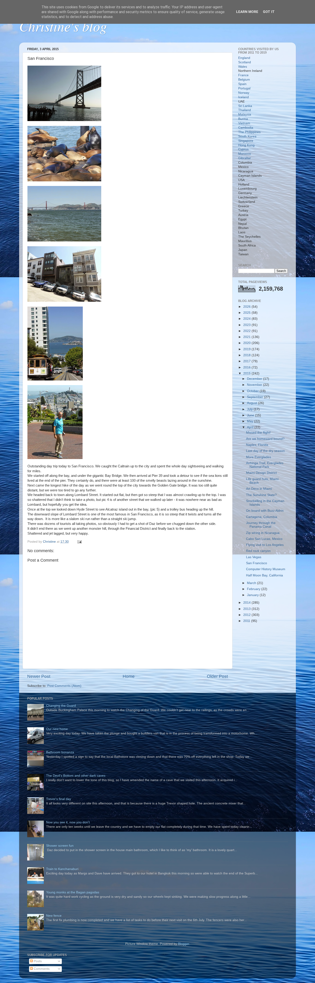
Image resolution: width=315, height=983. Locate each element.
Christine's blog (63, 26)
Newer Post (38, 676)
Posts (37, 961)
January (253, 595)
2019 (247, 349)
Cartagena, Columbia (261, 517)
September (255, 397)
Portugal (244, 88)
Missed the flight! (258, 432)
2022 (247, 331)
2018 (247, 355)
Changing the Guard (61, 705)
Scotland (244, 62)
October (253, 391)
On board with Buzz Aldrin (265, 510)
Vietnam (244, 123)
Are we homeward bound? (265, 439)
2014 (247, 602)
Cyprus (243, 149)
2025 (247, 312)
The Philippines (249, 132)
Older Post (217, 676)
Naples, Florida (257, 445)
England (244, 58)
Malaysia (244, 114)
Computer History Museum (265, 569)
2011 (247, 621)
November (255, 385)
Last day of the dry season (265, 451)
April (250, 427)
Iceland (243, 97)
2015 (247, 373)
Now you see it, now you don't (68, 822)
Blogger (183, 944)
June (251, 415)
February (254, 589)
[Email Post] (79, 541)
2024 (247, 318)
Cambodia (245, 127)
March (252, 583)
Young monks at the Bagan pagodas (72, 892)
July (250, 409)
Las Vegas (253, 557)
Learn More (247, 12)
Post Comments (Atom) (64, 686)
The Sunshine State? (261, 495)
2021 (247, 337)
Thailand (244, 110)
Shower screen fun (60, 845)
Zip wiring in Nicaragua (262, 533)
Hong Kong (246, 145)
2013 (247, 609)
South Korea (247, 136)
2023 (247, 325)
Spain (242, 84)
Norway (243, 92)
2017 (247, 361)
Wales (242, 66)
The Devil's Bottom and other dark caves (75, 775)
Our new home (57, 729)
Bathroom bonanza (60, 752)
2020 (247, 343)
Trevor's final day (58, 799)
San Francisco (256, 563)
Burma (243, 119)
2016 (247, 367)
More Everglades (258, 457)
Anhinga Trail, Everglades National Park (264, 465)
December (255, 378)
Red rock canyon (258, 551)
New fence (54, 915)
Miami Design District (261, 473)
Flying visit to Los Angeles (265, 545)
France (243, 75)
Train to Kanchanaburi (62, 869)
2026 (247, 306)
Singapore (245, 141)
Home (129, 676)
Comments (41, 969)
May (250, 421)
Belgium (244, 79)
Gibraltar (244, 158)
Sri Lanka (245, 106)
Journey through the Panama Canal (261, 524)
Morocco (244, 153)
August (252, 403)
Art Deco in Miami (259, 488)
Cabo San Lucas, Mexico (264, 539)
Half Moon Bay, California (264, 575)
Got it (269, 12)
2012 (247, 615)
